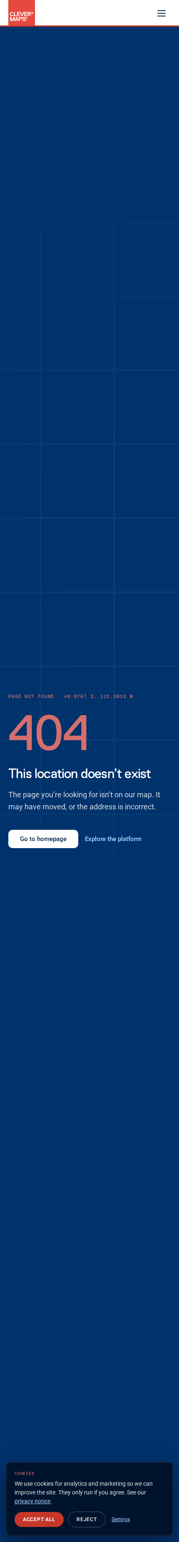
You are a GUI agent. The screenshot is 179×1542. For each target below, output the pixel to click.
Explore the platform (113, 839)
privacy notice (32, 1501)
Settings (121, 1519)
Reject (87, 1519)
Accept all (39, 1519)
